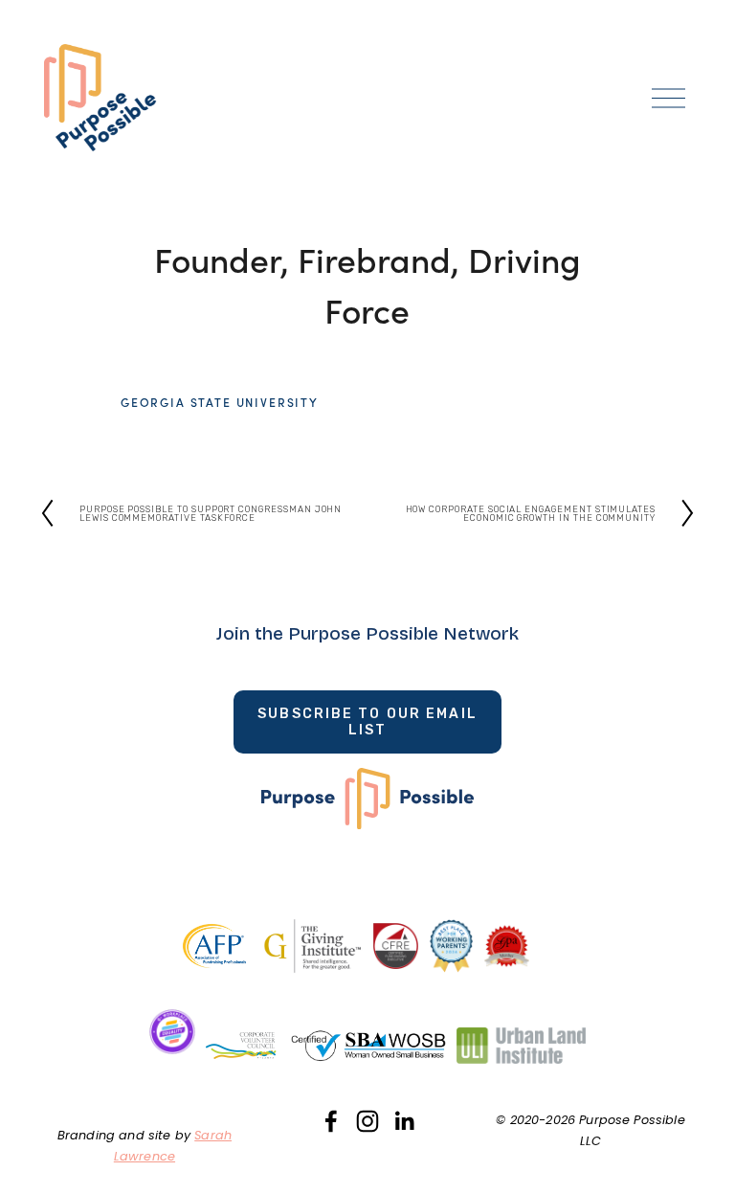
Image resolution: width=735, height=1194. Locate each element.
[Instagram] (367, 1121)
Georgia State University (220, 402)
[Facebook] (331, 1121)
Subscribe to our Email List (367, 722)
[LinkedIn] (403, 1121)
